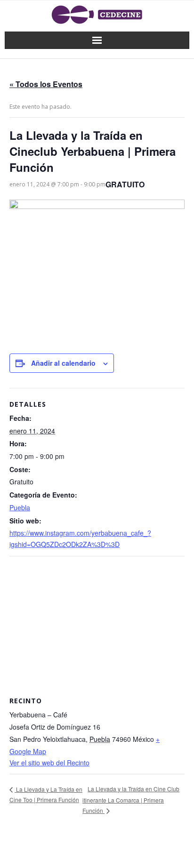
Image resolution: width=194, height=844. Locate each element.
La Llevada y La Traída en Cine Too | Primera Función (45, 794)
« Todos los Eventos (45, 84)
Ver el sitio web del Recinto (49, 762)
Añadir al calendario (63, 363)
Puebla (19, 507)
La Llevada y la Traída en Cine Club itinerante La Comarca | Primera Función (130, 799)
